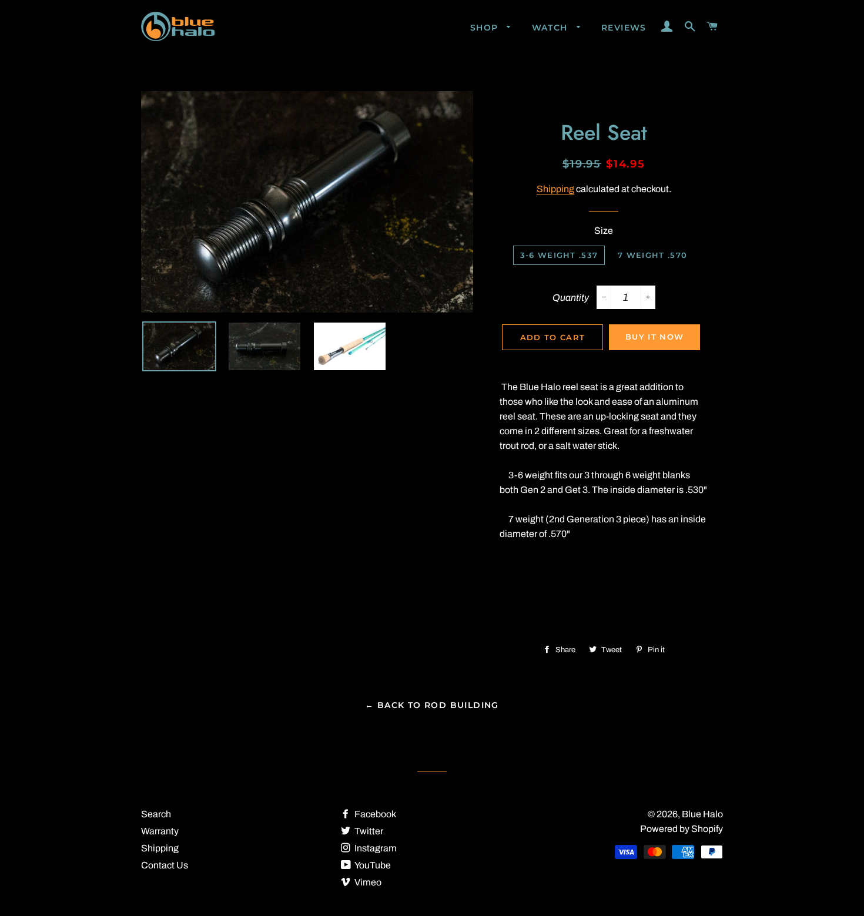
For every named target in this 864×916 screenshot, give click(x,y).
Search (156, 814)
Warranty (160, 831)
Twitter (368, 831)
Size (603, 231)
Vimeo (367, 882)
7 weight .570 (652, 255)
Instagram (375, 848)
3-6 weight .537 (559, 255)
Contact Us (164, 865)
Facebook (374, 814)
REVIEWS (624, 27)
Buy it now (654, 336)
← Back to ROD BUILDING (432, 705)
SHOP (485, 27)
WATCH (551, 27)
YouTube (372, 865)
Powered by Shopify (681, 829)
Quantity (570, 298)
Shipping (555, 189)
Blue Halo (702, 814)
